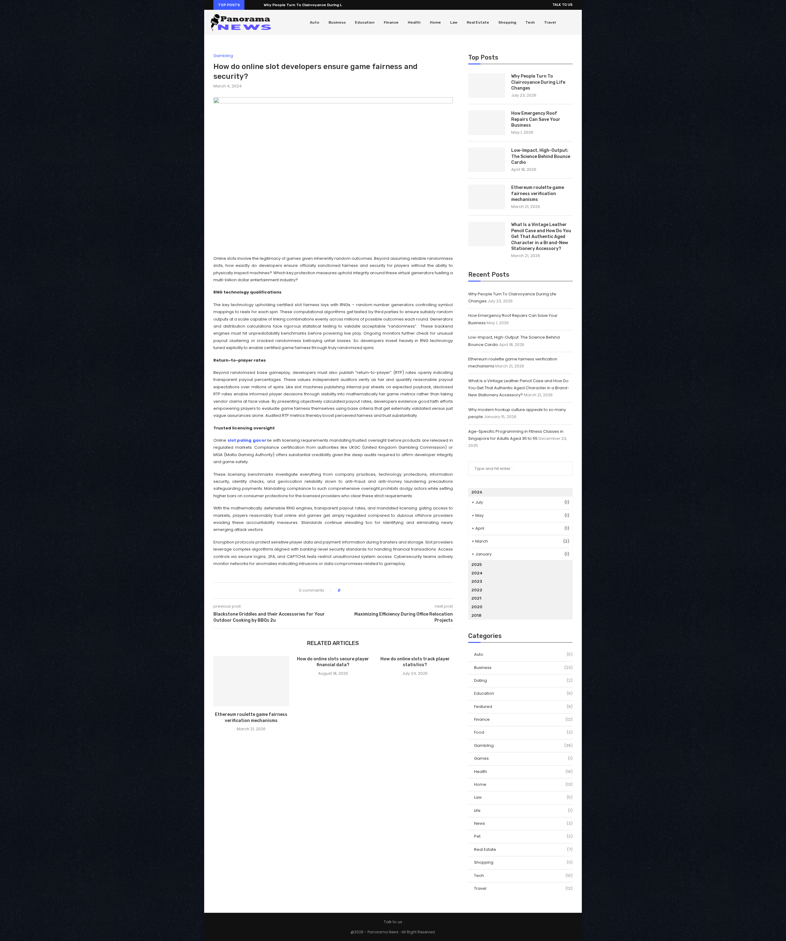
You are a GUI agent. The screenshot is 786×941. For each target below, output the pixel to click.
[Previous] (250, 5)
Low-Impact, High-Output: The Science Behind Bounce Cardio (540, 156)
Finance (391, 22)
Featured (523, 706)
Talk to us (562, 5)
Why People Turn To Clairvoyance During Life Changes (314, 5)
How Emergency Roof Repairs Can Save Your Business (535, 119)
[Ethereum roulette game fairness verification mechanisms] (251, 681)
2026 (476, 492)
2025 (476, 564)
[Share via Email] (367, 590)
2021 (476, 598)
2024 (477, 573)
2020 (476, 607)
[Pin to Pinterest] (362, 590)
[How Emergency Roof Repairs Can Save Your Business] (486, 122)
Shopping (507, 22)
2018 (476, 615)
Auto (314, 22)
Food (523, 732)
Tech (530, 22)
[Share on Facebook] (350, 590)
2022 (476, 590)
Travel (550, 22)
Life (523, 810)
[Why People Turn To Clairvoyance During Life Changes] (486, 85)
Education (365, 22)
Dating (523, 680)
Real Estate (478, 22)
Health (414, 22)
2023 (476, 581)
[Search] (573, 22)
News (523, 823)
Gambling (523, 745)
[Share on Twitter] (356, 590)
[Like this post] (343, 590)
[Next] (258, 5)
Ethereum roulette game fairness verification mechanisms (537, 193)
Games (523, 758)
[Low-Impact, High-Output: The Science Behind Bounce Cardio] (486, 160)
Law (453, 22)
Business (337, 22)
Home (435, 22)
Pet (523, 836)
